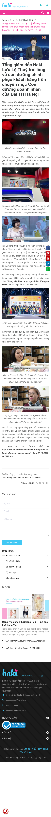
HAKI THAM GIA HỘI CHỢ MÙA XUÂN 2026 (25, 640)
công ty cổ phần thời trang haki (23, 474)
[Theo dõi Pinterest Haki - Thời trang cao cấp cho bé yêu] (40, 757)
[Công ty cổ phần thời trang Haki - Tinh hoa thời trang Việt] (25, 606)
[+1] (37, 483)
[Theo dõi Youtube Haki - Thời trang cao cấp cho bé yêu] (45, 757)
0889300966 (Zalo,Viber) (16, 700)
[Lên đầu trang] (43, 803)
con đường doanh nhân (13, 477)
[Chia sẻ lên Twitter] (43, 483)
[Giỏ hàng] (48, 12)
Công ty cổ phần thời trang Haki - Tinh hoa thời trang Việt (25, 623)
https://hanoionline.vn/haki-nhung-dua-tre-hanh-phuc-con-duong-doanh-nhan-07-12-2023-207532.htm (25, 453)
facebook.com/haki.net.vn (16, 710)
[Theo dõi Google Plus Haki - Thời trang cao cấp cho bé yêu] (32, 757)
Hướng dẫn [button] (9, 717)
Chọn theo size (12, 577)
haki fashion (35, 477)
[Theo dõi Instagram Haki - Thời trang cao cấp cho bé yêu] (36, 757)
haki (27, 477)
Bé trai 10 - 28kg (13, 566)
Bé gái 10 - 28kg (13, 561)
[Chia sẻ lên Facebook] (46, 483)
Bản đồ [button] (6, 732)
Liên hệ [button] (7, 738)
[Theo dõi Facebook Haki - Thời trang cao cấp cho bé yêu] (28, 757)
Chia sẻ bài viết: (28, 483)
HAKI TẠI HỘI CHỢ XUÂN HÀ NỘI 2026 (23, 647)
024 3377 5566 (12, 705)
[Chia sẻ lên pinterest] (40, 483)
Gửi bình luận (12, 542)
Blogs (6, 587)
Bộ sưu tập (11, 572)
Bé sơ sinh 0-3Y (13, 555)
